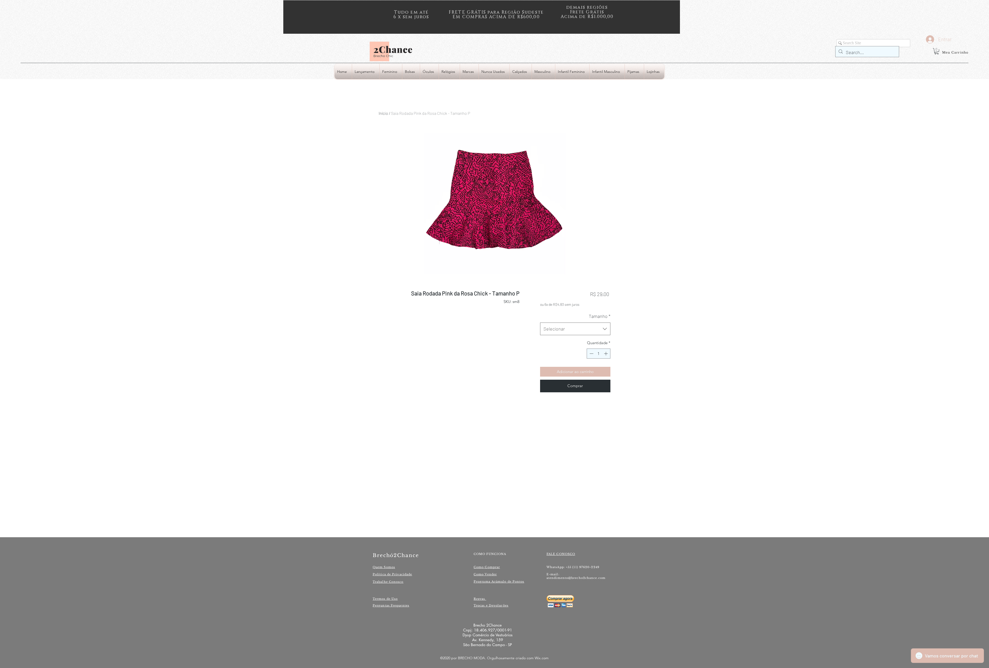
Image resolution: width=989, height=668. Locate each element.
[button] (936, 51)
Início (383, 113)
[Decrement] (590, 353)
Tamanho (599, 316)
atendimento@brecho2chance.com (576, 578)
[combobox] (575, 329)
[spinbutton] (598, 353)
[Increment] (606, 353)
